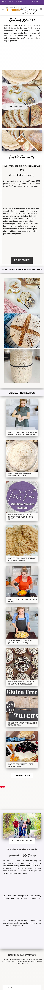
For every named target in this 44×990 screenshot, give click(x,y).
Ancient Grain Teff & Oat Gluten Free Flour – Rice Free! (20, 517)
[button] (2, 9)
